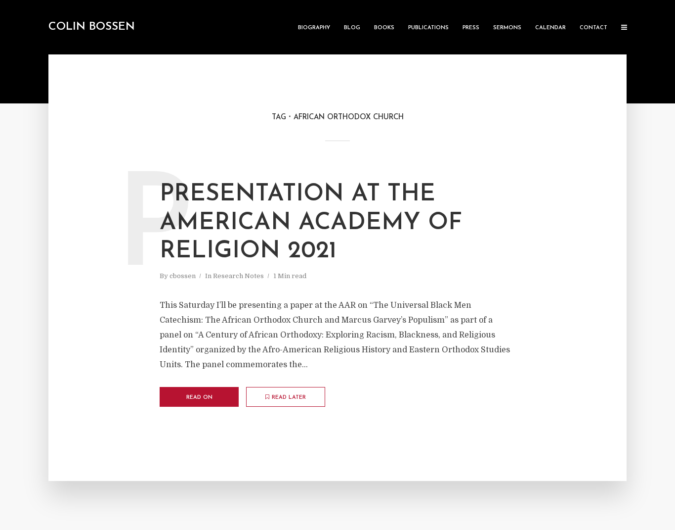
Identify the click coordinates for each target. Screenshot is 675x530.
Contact (593, 28)
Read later (289, 397)
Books (384, 28)
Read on (199, 397)
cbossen (182, 276)
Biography (314, 28)
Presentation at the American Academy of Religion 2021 (311, 223)
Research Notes (238, 276)
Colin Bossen (91, 27)
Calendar (550, 28)
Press (471, 28)
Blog (352, 28)
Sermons (507, 28)
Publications (428, 28)
